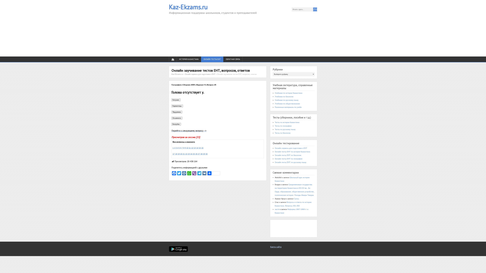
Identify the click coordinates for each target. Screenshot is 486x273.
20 (181, 154)
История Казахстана (189, 59)
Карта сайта (275, 247)
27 (199, 154)
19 (179, 154)
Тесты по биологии (282, 133)
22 (186, 154)
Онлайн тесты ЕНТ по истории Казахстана (292, 152)
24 (191, 154)
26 (196, 154)
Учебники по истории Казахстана (288, 93)
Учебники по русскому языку (286, 100)
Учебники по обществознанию (287, 104)
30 (207, 154)
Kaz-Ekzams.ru (188, 7)
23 (189, 154)
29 (204, 154)
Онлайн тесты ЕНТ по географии (288, 159)
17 (174, 154)
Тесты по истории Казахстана (287, 122)
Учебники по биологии (284, 97)
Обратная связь (233, 59)
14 (197, 148)
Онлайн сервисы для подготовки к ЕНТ (291, 148)
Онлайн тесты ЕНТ (212, 59)
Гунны (296, 199)
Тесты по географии (283, 126)
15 (200, 148)
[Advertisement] (243, 33)
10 (187, 148)
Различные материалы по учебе (288, 107)
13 (195, 148)
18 (176, 154)
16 (202, 148)
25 (194, 154)
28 (201, 154)
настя (277, 209)
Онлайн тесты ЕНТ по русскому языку (290, 162)
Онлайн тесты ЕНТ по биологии (288, 155)
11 (190, 148)
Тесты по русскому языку (285, 129)
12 (192, 148)
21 (184, 154)
